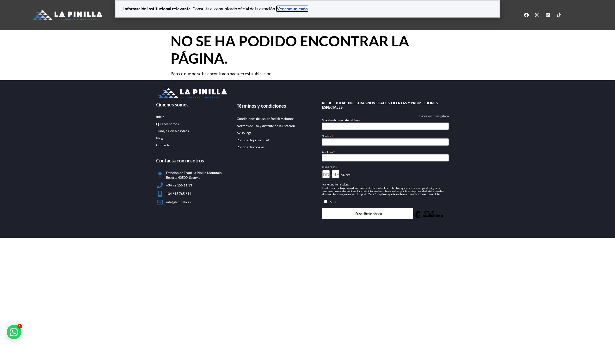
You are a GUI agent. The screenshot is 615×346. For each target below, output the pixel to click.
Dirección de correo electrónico (341, 120)
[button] (14, 332)
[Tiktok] (559, 15)
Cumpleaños (329, 167)
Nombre (327, 136)
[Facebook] (526, 15)
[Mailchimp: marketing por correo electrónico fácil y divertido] (428, 217)
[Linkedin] (548, 15)
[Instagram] (537, 15)
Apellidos (328, 152)
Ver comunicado (292, 8)
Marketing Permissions (335, 184)
